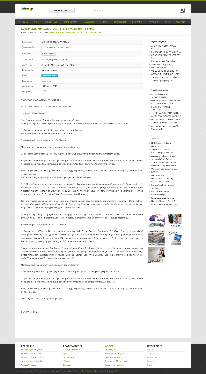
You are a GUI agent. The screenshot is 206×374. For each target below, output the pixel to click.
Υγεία (65, 353)
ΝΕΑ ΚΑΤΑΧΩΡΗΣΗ (62, 10)
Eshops (150, 350)
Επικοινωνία (66, 371)
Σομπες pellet (157, 129)
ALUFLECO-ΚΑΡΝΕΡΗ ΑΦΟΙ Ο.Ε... (166, 116)
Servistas (155, 188)
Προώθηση (99, 371)
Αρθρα (109, 346)
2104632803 (48, 47)
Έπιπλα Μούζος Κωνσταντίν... (164, 162)
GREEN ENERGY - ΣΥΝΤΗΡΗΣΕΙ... (167, 100)
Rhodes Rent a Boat (160, 191)
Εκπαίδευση (68, 357)
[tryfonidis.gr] (156, 255)
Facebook (79, 371)
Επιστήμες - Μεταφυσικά (116, 361)
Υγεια (36, 21)
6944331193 (48, 54)
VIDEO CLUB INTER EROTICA (165, 71)
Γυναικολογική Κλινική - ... (162, 195)
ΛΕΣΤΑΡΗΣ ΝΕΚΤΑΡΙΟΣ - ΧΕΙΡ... (165, 74)
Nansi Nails (156, 146)
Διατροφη (137, 21)
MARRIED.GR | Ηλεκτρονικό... (164, 165)
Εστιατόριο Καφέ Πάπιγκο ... (163, 198)
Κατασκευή (152, 357)
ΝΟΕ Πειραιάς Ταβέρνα (161, 143)
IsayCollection (157, 175)
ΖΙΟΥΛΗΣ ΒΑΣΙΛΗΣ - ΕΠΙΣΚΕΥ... (165, 123)
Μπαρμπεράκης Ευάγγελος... (164, 61)
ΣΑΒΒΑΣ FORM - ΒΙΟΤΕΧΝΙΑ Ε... (166, 77)
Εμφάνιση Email (49, 75)
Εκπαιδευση (120, 21)
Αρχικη (24, 32)
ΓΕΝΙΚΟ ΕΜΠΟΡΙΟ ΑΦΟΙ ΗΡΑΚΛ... (166, 52)
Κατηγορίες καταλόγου (31, 353)
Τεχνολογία (110, 350)
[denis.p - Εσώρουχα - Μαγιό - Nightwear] (175, 220)
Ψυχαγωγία (68, 361)
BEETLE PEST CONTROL (163, 182)
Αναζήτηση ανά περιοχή (31, 350)
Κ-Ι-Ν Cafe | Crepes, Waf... (163, 153)
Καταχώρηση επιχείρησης (32, 357)
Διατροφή (67, 365)
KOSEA (154, 172)
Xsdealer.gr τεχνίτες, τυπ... (163, 80)
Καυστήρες (44, 32)
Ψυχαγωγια (153, 21)
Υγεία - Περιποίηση (113, 357)
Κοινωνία (151, 361)
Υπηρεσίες (151, 353)
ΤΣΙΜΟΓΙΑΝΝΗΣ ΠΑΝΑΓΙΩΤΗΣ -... (166, 113)
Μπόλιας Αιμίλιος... (159, 68)
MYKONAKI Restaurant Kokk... (165, 204)
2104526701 (64, 47)
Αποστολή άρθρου (29, 365)
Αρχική (55, 371)
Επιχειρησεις (51, 21)
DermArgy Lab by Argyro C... (164, 169)
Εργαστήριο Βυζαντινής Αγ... (163, 185)
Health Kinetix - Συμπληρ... (163, 178)
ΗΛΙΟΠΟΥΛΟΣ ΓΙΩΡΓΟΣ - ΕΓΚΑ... (166, 119)
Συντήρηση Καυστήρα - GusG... (165, 126)
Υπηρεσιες (22, 21)
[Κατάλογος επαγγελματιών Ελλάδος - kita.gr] (27, 8)
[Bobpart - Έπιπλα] (156, 220)
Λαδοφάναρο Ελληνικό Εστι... (164, 156)
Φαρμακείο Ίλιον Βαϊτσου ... (163, 159)
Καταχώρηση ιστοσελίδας (32, 361)
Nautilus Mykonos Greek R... (164, 201)
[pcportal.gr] (175, 237)
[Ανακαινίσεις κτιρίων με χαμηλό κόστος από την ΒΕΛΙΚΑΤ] (156, 237)
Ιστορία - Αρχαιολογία (114, 365)
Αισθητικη (181, 21)
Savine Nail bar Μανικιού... (163, 149)
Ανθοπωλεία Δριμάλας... (161, 64)
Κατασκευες (88, 21)
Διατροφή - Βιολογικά (114, 353)
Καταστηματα (70, 21)
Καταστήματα (33, 32)
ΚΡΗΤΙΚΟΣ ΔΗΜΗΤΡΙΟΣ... (163, 104)
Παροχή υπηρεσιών (71, 350)
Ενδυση (104, 21)
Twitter (88, 371)
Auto (167, 21)
